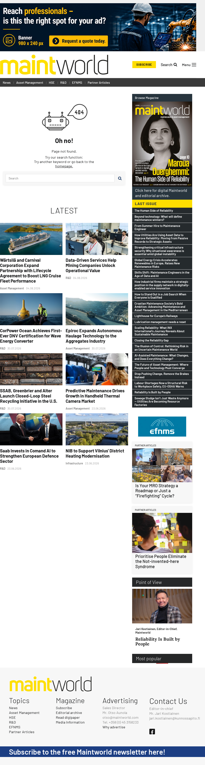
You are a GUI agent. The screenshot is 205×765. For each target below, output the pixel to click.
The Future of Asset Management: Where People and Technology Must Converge (161, 366)
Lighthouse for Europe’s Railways (156, 316)
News (7, 82)
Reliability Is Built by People (153, 392)
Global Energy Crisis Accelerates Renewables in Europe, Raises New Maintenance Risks (157, 263)
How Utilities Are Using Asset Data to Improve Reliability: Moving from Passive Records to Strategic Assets (161, 238)
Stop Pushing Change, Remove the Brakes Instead (162, 375)
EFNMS (77, 82)
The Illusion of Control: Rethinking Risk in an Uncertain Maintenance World (161, 347)
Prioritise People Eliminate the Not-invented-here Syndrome (160, 561)
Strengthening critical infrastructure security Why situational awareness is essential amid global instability (159, 251)
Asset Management (29, 82)
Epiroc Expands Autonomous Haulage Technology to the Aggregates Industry (94, 335)
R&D (63, 82)
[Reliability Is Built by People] (162, 606)
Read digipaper (68, 717)
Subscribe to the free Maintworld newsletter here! (87, 751)
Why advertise (113, 727)
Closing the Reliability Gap (152, 340)
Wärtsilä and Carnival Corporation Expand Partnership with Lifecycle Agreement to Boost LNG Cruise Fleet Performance (30, 270)
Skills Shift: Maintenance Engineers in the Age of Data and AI (162, 274)
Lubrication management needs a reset (160, 322)
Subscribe (144, 64)
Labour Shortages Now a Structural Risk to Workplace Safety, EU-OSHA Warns (161, 384)
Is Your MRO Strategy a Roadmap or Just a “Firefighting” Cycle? (156, 490)
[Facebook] (152, 731)
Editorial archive (69, 712)
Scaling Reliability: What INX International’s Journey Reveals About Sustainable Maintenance (160, 331)
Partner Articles (99, 82)
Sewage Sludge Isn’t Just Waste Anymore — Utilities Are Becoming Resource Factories (162, 402)
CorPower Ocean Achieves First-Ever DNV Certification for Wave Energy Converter (31, 335)
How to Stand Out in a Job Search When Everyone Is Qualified (160, 296)
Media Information (70, 722)
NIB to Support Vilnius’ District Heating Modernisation (95, 453)
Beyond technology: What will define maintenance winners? (158, 218)
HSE (52, 82)
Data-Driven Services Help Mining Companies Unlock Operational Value (91, 265)
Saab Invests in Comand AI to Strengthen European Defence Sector (29, 456)
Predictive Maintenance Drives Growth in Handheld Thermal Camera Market (95, 396)
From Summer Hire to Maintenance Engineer (157, 227)
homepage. (64, 166)
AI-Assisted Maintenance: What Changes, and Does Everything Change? (162, 357)
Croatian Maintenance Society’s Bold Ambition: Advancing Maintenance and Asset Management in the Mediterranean (161, 307)
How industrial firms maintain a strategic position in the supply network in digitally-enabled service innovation (162, 285)
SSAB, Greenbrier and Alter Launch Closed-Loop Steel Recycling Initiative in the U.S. (28, 396)
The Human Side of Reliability (154, 210)
